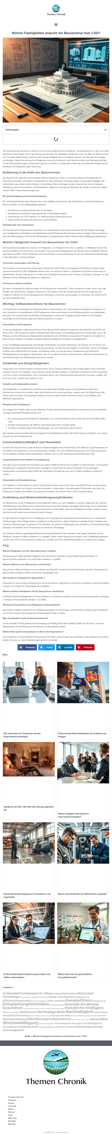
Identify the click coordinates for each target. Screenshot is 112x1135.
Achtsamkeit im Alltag (36, 993)
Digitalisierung (83, 997)
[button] (56, 24)
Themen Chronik (16, 1097)
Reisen (11, 1112)
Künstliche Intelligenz (84, 1008)
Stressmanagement (46, 1023)
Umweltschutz (28, 1026)
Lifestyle (12, 1106)
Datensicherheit (26, 997)
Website (12, 1124)
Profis (28, 1036)
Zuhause (12, 1100)
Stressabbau (99, 1019)
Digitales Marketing (39, 997)
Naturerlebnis (101, 1012)
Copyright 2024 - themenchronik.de (56, 1132)
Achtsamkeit (11, 993)
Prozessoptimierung (79, 1016)
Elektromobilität (56, 1000)
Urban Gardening (47, 1027)
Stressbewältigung (20, 1022)
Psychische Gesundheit (97, 1016)
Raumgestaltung (14, 1019)
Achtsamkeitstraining (64, 993)
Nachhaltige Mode (51, 1012)
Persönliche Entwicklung (16, 1015)
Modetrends (28, 1012)
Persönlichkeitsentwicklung (40, 1016)
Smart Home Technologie (80, 1019)
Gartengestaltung (57, 1005)
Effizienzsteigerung (16, 1000)
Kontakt (12, 1121)
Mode (10, 1109)
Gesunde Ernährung (81, 1004)
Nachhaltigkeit (79, 1011)
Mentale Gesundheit (11, 1012)
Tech (10, 1115)
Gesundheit (12, 1008)
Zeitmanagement (13, 1030)
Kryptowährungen (57, 1008)
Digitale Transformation (61, 997)
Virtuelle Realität (65, 1027)
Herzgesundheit (28, 1008)
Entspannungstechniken (26, 1004)
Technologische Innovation (69, 1023)
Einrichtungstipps (38, 1001)
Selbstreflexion (60, 1019)
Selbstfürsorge (37, 1019)
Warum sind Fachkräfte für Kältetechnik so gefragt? (82, 894)
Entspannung (99, 1001)
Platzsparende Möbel (61, 1015)
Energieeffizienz (78, 1000)
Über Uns (12, 1118)
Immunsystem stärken (43, 1008)
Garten (11, 1103)
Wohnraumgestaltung (88, 1026)
